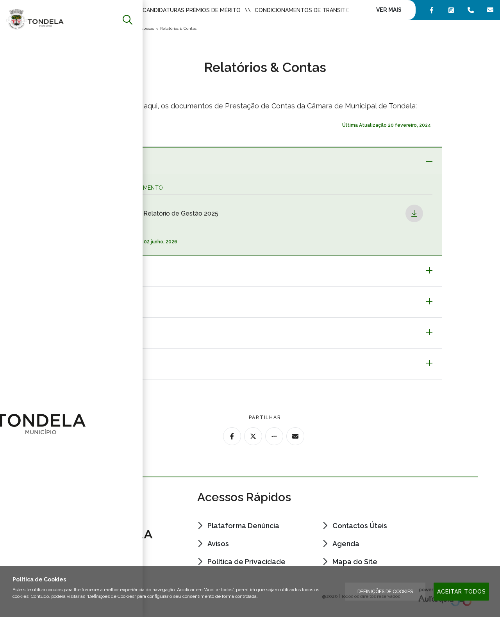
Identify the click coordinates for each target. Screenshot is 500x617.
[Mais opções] (274, 436)
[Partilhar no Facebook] (232, 436)
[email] (490, 10)
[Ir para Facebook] (431, 10)
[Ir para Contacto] (470, 10)
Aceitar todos (461, 591)
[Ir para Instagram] (451, 10)
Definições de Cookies (385, 591)
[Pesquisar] (127, 20)
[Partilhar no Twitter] (253, 436)
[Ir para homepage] (35, 19)
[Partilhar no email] (295, 436)
